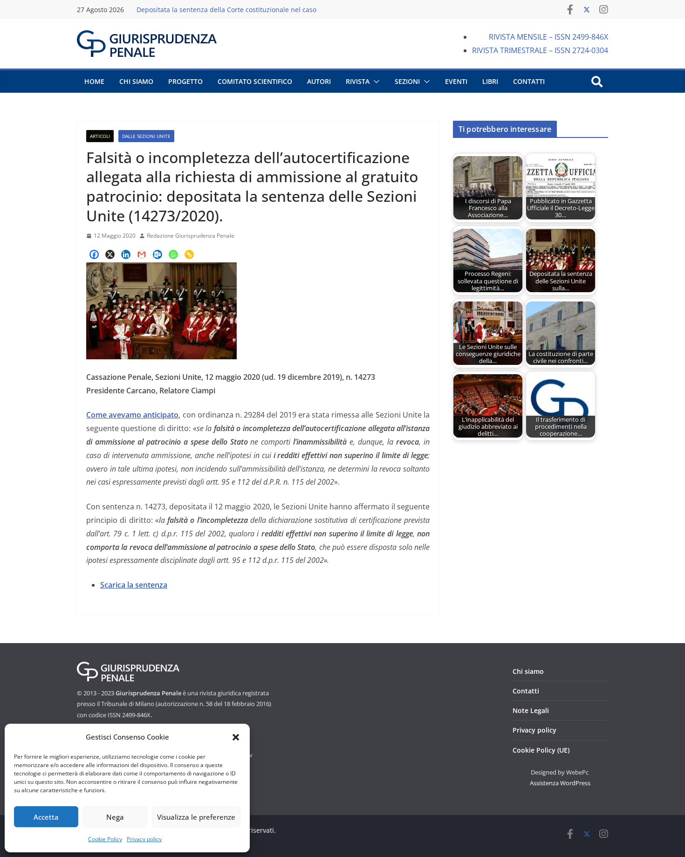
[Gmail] (142, 254)
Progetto (185, 81)
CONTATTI (529, 81)
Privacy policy (144, 839)
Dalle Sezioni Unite (146, 136)
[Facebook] (94, 254)
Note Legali (531, 710)
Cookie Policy (105, 839)
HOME (94, 81)
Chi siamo (528, 671)
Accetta (46, 817)
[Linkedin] (126, 254)
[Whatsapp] (173, 254)
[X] (110, 254)
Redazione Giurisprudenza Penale (190, 236)
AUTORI (319, 81)
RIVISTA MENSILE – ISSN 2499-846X (548, 37)
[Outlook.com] (157, 254)
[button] (235, 737)
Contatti (526, 690)
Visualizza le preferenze (196, 817)
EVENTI (456, 81)
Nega (115, 817)
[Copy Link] (189, 254)
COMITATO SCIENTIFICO (255, 81)
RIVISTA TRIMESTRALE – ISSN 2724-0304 (540, 50)
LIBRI (490, 81)
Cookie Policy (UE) (541, 750)
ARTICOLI (100, 136)
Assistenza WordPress (560, 783)
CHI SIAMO (136, 81)
